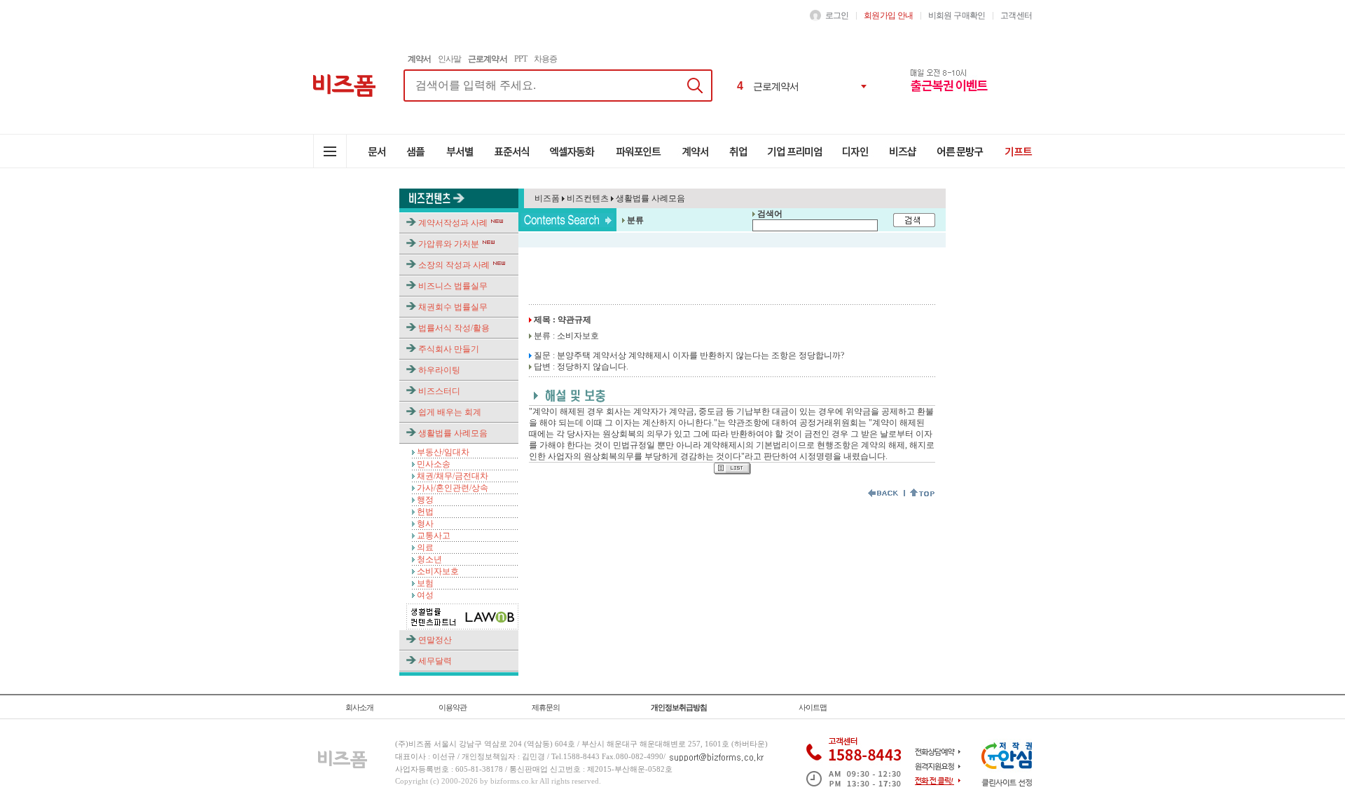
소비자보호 (438, 571)
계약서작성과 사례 (453, 223)
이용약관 (453, 707)
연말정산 (435, 640)
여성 (425, 595)
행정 (425, 500)
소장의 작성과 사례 (454, 265)
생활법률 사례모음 (453, 433)
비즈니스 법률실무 (453, 286)
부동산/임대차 (443, 452)
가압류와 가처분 (448, 244)
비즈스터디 (439, 391)
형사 (425, 524)
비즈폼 (547, 198)
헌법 (425, 512)
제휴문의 (546, 707)
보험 (425, 583)
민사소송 (433, 464)
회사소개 (359, 707)
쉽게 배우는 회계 (449, 412)
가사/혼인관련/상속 (452, 488)
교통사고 (433, 535)
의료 (425, 547)
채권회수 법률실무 (453, 307)
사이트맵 (813, 707)
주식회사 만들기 (448, 349)
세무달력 (435, 661)
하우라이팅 (439, 370)
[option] (803, 86)
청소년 (429, 559)
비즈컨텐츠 (587, 198)
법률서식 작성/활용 (454, 328)
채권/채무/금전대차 (452, 476)
